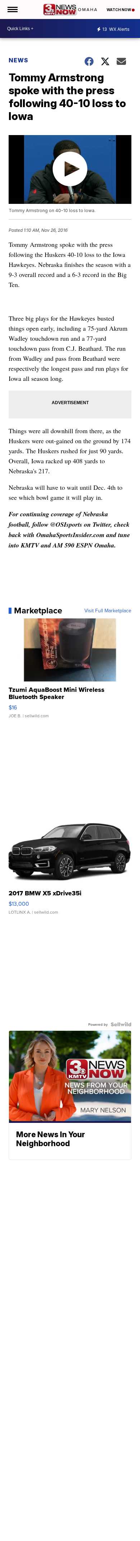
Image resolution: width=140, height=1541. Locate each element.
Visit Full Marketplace (107, 610)
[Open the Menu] (12, 9)
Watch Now (119, 10)
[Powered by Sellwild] (121, 1024)
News (18, 60)
